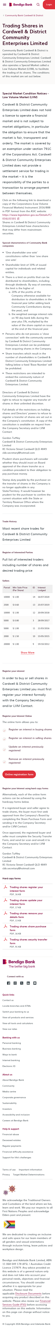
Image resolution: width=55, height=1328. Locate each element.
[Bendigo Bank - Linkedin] (28, 982)
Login (49, 4)
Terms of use (9, 1169)
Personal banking (11, 1042)
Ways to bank (9, 1054)
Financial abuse (10, 1134)
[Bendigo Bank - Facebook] (8, 982)
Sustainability (9, 1102)
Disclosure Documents (28, 1293)
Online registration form (19, 774)
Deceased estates (11, 1140)
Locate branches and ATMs (16, 1005)
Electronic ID (8, 1066)
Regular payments (11, 1145)
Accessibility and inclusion (16, 1114)
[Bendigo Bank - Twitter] (21, 982)
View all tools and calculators (17, 1023)
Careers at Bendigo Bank (15, 1120)
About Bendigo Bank (13, 1079)
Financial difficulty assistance (17, 1151)
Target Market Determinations (28, 1174)
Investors (7, 1108)
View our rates (9, 1028)
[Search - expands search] (38, 4)
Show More (27, 652)
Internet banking (11, 1060)
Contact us (8, 1000)
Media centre (9, 1091)
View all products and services (18, 1017)
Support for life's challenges (16, 1157)
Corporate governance (14, 1097)
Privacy (6, 1174)
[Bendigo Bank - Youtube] (34, 982)
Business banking (11, 1048)
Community (8, 1085)
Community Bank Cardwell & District (24, 15)
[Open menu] (4, 4)
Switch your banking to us (15, 1011)
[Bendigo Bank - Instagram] (15, 982)
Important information (30, 1169)
